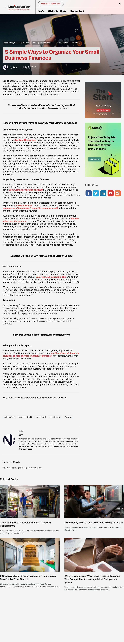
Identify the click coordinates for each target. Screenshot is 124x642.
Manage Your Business (42, 43)
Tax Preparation (61, 43)
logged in (19, 468)
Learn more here (58, 108)
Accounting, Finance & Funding (16, 43)
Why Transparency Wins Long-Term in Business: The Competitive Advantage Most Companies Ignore (92, 579)
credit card (41, 417)
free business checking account (25, 189)
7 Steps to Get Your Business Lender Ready (46, 255)
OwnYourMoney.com (25, 140)
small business (24, 205)
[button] (4, 7)
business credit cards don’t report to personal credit (30, 208)
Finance (68, 417)
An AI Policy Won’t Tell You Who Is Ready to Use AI (93, 522)
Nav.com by (44, 397)
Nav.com (22, 439)
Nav (20, 435)
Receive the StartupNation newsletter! (47, 334)
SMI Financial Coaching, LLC (51, 277)
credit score (55, 417)
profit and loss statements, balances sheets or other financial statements (41, 354)
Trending (75, 43)
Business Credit (25, 417)
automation (9, 417)
